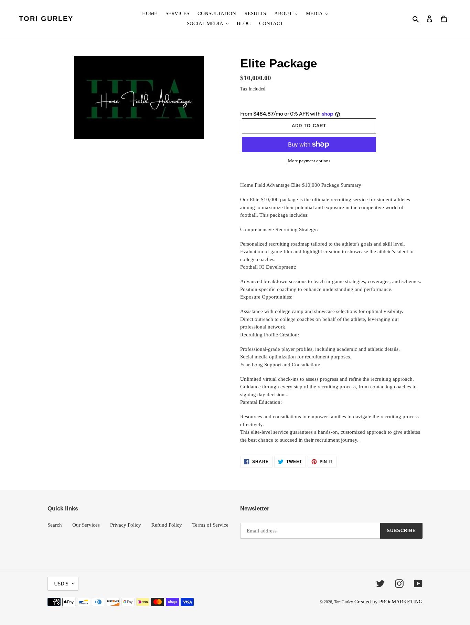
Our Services (86, 525)
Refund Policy (166, 525)
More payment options (309, 160)
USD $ (61, 583)
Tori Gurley (46, 18)
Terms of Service (210, 525)
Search (54, 525)
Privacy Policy (125, 525)
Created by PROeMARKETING (388, 601)
